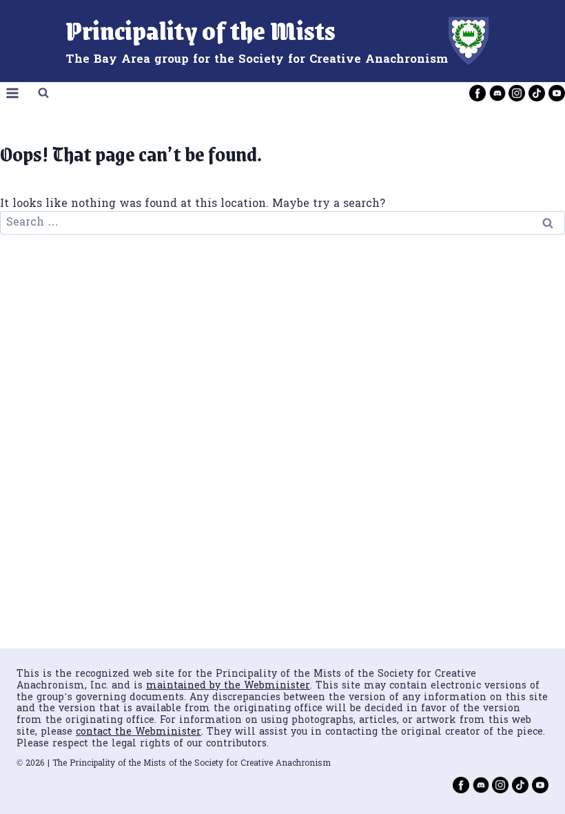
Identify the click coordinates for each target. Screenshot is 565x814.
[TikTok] (536, 93)
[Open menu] (12, 93)
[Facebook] (477, 93)
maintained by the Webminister (228, 686)
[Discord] (497, 93)
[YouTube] (556, 93)
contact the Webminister (138, 732)
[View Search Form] (43, 93)
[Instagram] (516, 93)
